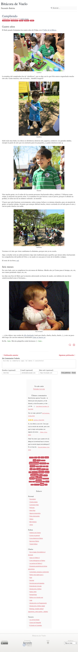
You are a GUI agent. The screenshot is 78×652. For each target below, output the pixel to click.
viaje (42, 484)
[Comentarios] (70, 345)
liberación (34, 472)
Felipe (21, 20)
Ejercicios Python (34, 541)
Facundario (32, 499)
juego (47, 469)
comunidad (43, 460)
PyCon (32, 478)
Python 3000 (32, 591)
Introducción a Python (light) (37, 606)
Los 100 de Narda (34, 619)
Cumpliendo (9, 16)
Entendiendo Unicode (35, 586)
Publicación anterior (11, 355)
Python (39, 478)
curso (48, 463)
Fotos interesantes (34, 516)
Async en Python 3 (34, 557)
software (39, 481)
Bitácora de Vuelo (14, 3)
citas (34, 460)
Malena (27, 20)
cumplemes (14, 20)
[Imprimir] (74, 345)
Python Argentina (46, 478)
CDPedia (32, 466)
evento (41, 466)
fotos (34, 469)
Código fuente (25, 19)
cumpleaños (6, 20)
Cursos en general (34, 535)
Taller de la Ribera (49, 30)
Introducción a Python (35, 589)
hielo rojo (43, 469)
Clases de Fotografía (35, 622)
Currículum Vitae (34, 504)
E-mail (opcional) (27, 370)
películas (34, 475)
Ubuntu (32, 484)
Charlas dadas (33, 502)
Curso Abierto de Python (36, 538)
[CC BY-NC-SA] (4, 644)
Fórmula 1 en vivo (39, 389)
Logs (30, 600)
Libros (31, 524)
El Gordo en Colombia (35, 625)
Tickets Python (33, 544)
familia (44, 466)
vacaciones (36, 484)
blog (39, 457)
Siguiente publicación (66, 355)
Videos (31, 519)
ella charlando (29, 335)
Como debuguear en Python (37, 560)
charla (42, 457)
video (32, 20)
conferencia (34, 463)
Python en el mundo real (36, 597)
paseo (47, 472)
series (34, 481)
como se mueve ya (38, 337)
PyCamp (45, 475)
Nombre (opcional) (9, 370)
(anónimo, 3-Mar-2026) (38, 420)
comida (38, 460)
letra (30, 472)
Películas (32, 507)
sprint (44, 481)
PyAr (40, 475)
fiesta (47, 466)
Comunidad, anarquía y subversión (39, 572)
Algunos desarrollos (35, 513)
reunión (30, 481)
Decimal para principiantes (36, 583)
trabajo (47, 481)
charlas (47, 457)
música (41, 472)
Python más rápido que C (36, 574)
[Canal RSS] (48, 643)
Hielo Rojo (32, 510)
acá (17, 260)
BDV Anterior (33, 521)
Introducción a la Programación (38, 603)
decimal (37, 466)
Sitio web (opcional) (46, 370)
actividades (31, 457)
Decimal (31, 580)
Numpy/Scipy (33, 594)
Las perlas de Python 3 (35, 563)
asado (35, 457)
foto (31, 469)
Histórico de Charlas (35, 532)
